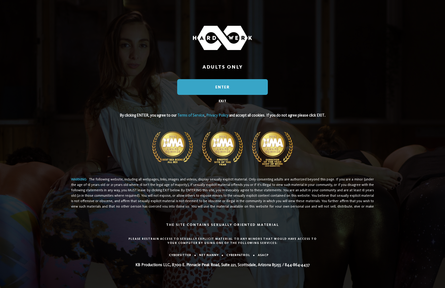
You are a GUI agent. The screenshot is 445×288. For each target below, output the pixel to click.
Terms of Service (190, 115)
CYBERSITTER (180, 255)
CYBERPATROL (238, 255)
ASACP (263, 255)
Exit (222, 101)
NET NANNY (209, 255)
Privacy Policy (217, 115)
